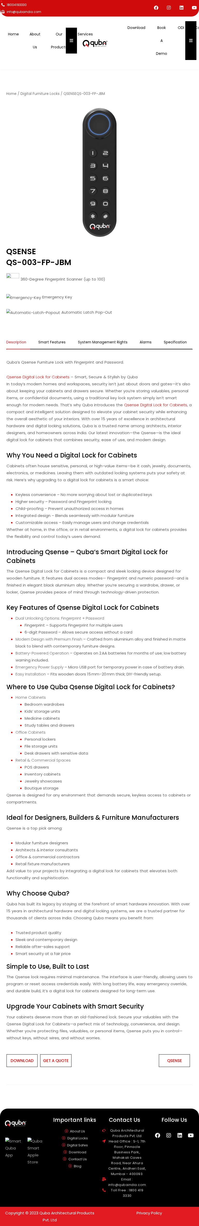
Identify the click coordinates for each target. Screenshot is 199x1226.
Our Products (59, 41)
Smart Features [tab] (52, 343)
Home (13, 34)
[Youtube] (194, 7)
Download (136, 27)
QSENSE (174, 1060)
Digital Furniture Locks (40, 93)
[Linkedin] (181, 7)
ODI (181, 27)
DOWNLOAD (22, 1060)
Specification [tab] (175, 343)
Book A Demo (161, 40)
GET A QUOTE (56, 1060)
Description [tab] (16, 343)
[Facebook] (156, 7)
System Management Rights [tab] (102, 343)
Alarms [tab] (146, 343)
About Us (35, 41)
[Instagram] (169, 7)
